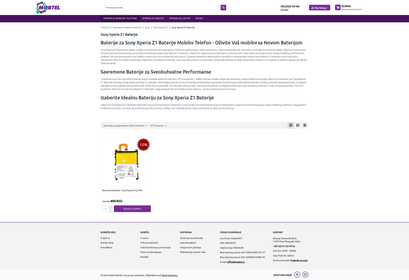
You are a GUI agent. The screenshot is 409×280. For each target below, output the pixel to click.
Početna (105, 27)
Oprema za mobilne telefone (120, 18)
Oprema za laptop (179, 18)
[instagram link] (305, 275)
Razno (199, 18)
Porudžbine (106, 247)
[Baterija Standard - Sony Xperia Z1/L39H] (126, 161)
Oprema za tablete (153, 18)
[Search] (223, 7)
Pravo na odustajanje (150, 252)
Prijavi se (105, 237)
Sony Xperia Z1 (160, 27)
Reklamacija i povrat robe (193, 252)
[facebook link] (298, 275)
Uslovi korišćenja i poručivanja (155, 247)
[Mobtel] (48, 7)
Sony (147, 27)
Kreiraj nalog (107, 242)
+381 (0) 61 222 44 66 (284, 246)
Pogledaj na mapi (299, 260)
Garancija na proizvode (191, 237)
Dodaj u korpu (132, 208)
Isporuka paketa (188, 242)
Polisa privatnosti (149, 242)
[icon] (290, 125)
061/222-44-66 (290, 6)
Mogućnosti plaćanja (190, 247)
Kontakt (284, 9)
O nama (144, 237)
